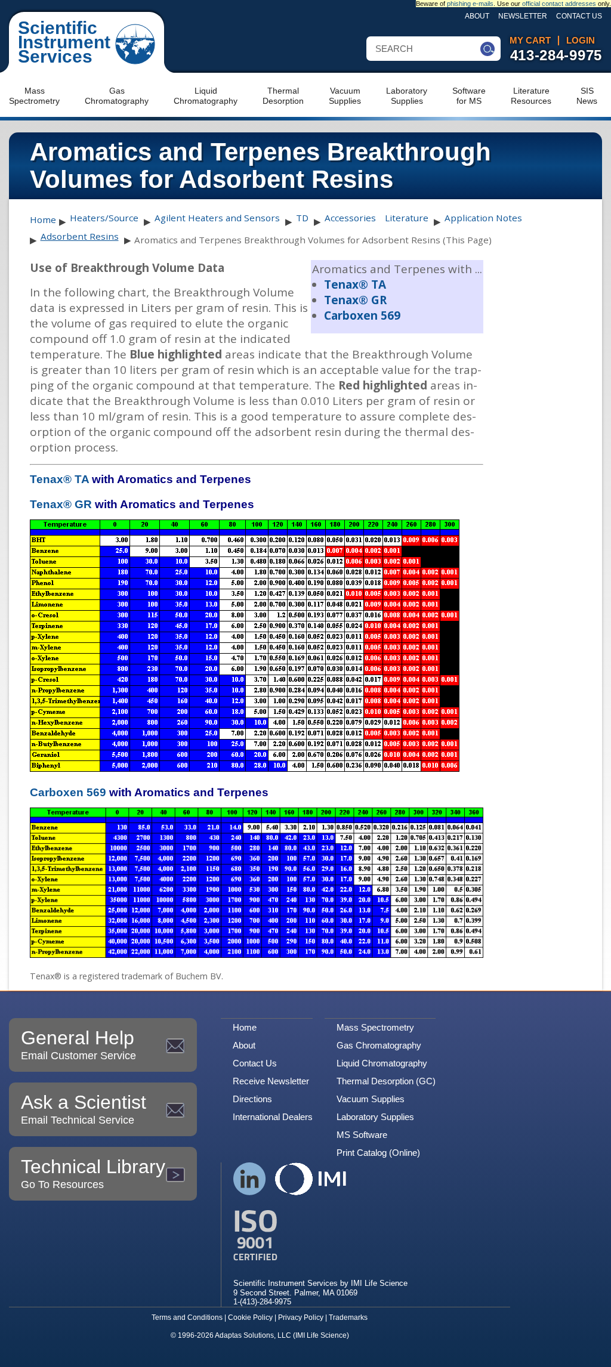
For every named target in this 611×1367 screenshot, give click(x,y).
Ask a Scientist (83, 1108)
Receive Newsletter (271, 1081)
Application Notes (483, 218)
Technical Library (93, 1173)
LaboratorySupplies (406, 96)
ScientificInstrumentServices (64, 42)
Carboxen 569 (362, 315)
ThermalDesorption (283, 96)
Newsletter (522, 16)
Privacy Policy (300, 1317)
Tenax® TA (355, 284)
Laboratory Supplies (375, 1117)
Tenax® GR (355, 300)
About (477, 16)
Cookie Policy (250, 1317)
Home (43, 219)
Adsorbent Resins (80, 236)
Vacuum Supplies (371, 1099)
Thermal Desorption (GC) (386, 1081)
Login (580, 40)
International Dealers (273, 1117)
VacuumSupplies (345, 96)
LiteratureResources (531, 96)
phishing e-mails (470, 3)
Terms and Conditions (187, 1317)
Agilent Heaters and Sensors (217, 218)
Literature (406, 218)
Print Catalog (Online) (378, 1153)
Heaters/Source (104, 218)
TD (302, 218)
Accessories (350, 218)
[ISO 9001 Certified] (320, 1235)
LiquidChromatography (205, 96)
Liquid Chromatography (382, 1063)
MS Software (362, 1135)
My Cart (530, 40)
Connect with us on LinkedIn (249, 1178)
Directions (252, 1099)
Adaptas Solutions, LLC (253, 1335)
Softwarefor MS (469, 96)
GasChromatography (117, 96)
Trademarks (348, 1317)
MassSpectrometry (34, 96)
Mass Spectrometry (375, 1027)
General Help (78, 1044)
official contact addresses (559, 3)
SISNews (586, 96)
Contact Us (579, 16)
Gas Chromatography (379, 1045)
